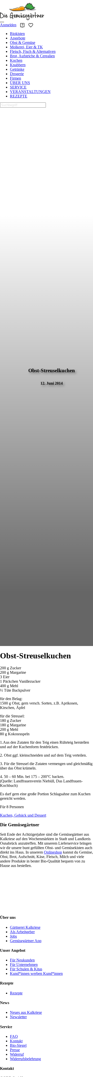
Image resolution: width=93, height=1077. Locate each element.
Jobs (13, 936)
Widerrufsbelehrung (25, 1059)
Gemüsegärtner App (25, 941)
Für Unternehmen (24, 964)
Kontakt (16, 1041)
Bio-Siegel (18, 1045)
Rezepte (16, 993)
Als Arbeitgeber (22, 932)
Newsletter (18, 1017)
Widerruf (17, 1054)
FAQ (14, 1036)
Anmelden (8, 25)
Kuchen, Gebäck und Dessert (23, 815)
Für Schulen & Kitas (26, 969)
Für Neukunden (22, 960)
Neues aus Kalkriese (26, 1012)
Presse (15, 1050)
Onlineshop (53, 852)
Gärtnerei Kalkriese (25, 927)
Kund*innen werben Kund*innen (36, 973)
